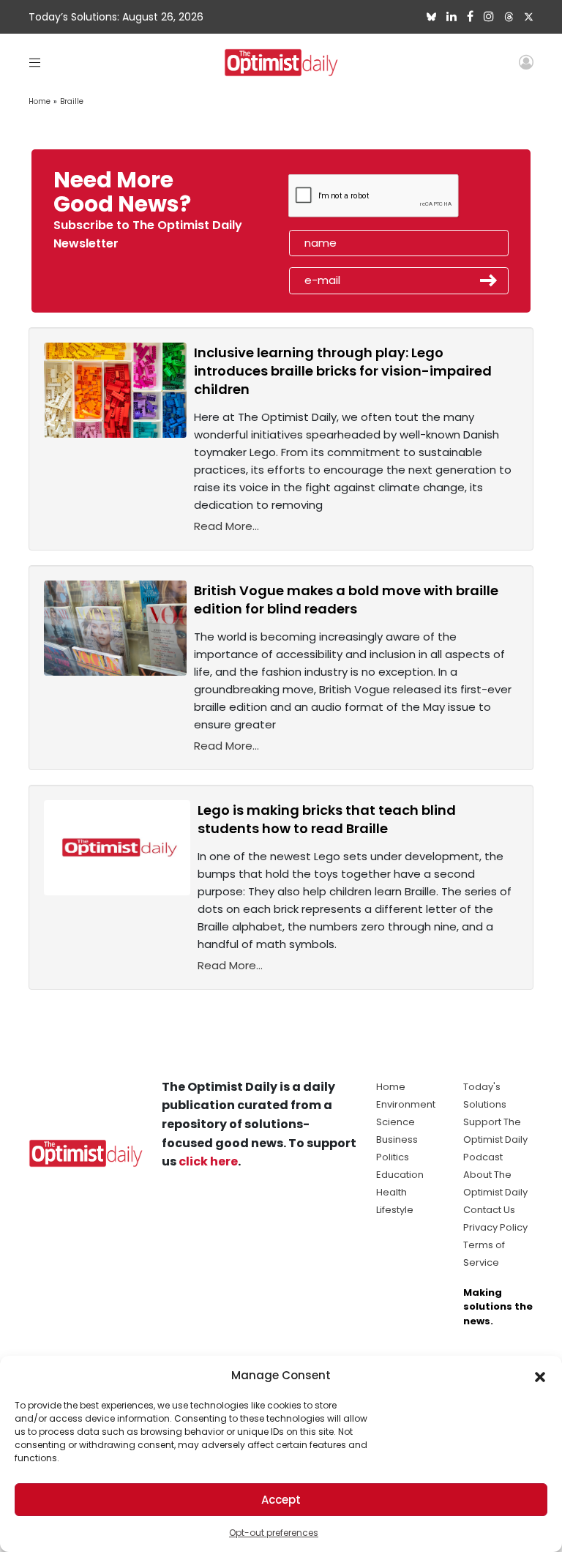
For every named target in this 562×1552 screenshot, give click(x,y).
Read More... (226, 526)
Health (391, 1192)
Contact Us (489, 1210)
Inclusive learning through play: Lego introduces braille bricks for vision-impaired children (343, 370)
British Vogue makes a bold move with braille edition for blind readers (346, 599)
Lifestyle (394, 1210)
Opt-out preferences (273, 1532)
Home (39, 101)
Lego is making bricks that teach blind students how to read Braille (327, 819)
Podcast (483, 1157)
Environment (405, 1104)
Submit (489, 280)
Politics (392, 1157)
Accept (281, 1499)
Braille (71, 101)
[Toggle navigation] (35, 62)
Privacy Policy (495, 1227)
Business (397, 1139)
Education (400, 1175)
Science (395, 1122)
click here (208, 1161)
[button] (540, 1375)
